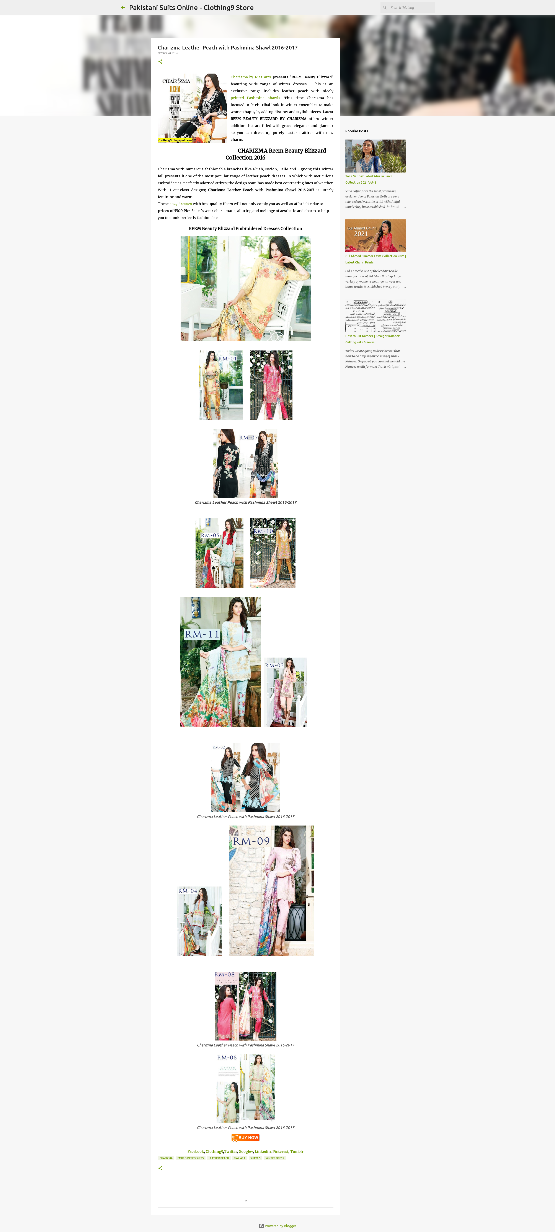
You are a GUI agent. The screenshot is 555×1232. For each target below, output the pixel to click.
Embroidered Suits (191, 1158)
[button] (160, 62)
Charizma (166, 1158)
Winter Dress (275, 1158)
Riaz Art (239, 1158)
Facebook (196, 1151)
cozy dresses (181, 204)
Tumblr (297, 1151)
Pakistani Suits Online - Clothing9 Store (191, 7)
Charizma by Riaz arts (251, 77)
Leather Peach (219, 1158)
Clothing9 (214, 1151)
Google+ (246, 1151)
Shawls (255, 1158)
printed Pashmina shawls (255, 98)
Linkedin (263, 1151)
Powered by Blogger (280, 1226)
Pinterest (281, 1151)
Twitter (230, 1151)
